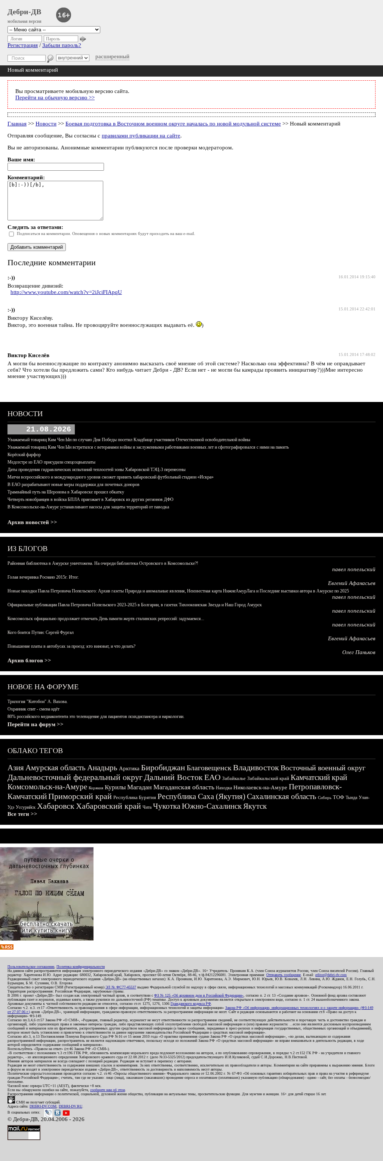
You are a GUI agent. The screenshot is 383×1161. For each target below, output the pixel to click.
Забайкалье (234, 778)
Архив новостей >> (32, 522)
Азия (15, 767)
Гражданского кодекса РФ (191, 1003)
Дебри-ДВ (24, 11)
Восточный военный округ (323, 768)
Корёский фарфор (24, 454)
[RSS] (6, 948)
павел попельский (354, 569)
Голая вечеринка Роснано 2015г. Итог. (43, 577)
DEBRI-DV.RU (70, 1106)
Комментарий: (26, 177)
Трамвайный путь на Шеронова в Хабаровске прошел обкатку (65, 492)
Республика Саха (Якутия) (201, 796)
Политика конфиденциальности (80, 967)
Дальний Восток (173, 777)
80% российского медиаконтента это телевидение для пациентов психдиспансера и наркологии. (95, 716)
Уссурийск (26, 807)
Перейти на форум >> (35, 724)
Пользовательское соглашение (30, 967)
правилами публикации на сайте (141, 136)
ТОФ (338, 797)
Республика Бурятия (134, 797)
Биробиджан (163, 767)
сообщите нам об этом (107, 1090)
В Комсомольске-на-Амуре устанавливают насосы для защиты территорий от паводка (88, 507)
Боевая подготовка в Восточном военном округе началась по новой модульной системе (173, 124)
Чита (147, 807)
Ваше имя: (21, 159)
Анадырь (102, 767)
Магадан (139, 787)
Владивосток (256, 767)
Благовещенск (209, 768)
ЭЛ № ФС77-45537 (120, 987)
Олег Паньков (359, 652)
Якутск (255, 806)
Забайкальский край (268, 778)
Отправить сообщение (283, 975)
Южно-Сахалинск (212, 806)
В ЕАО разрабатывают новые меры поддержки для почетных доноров (73, 484)
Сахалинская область (281, 796)
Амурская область (55, 767)
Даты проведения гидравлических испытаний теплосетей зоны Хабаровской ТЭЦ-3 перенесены (96, 469)
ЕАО (212, 777)
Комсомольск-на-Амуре (47, 786)
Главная (17, 124)
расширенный (112, 56)
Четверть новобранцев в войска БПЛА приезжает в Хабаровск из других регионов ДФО (90, 499)
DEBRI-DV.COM (43, 1106)
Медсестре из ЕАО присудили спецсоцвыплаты (51, 462)
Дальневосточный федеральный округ (75, 777)
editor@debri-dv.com (331, 975)
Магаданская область (183, 787)
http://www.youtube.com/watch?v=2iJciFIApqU (66, 292)
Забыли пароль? (61, 45)
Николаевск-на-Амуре (260, 787)
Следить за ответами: (35, 227)
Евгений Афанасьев (352, 583)
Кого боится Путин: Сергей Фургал (40, 632)
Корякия (96, 788)
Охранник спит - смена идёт (33, 709)
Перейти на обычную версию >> (55, 97)
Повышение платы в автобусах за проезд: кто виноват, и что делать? (71, 646)
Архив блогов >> (29, 660)
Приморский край (80, 796)
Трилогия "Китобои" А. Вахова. (37, 701)
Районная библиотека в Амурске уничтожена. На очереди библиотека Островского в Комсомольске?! (102, 563)
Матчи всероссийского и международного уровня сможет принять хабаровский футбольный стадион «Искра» (110, 477)
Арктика (129, 768)
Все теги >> (22, 814)
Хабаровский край (108, 806)
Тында (351, 797)
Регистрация (22, 45)
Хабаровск (55, 806)
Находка (224, 787)
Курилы (115, 787)
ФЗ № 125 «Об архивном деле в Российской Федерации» (198, 995)
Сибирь (324, 797)
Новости (46, 124)
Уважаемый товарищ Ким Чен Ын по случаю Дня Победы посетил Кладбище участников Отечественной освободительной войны (128, 439)
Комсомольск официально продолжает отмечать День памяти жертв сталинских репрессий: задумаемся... (105, 618)
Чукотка (166, 806)
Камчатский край (319, 777)
